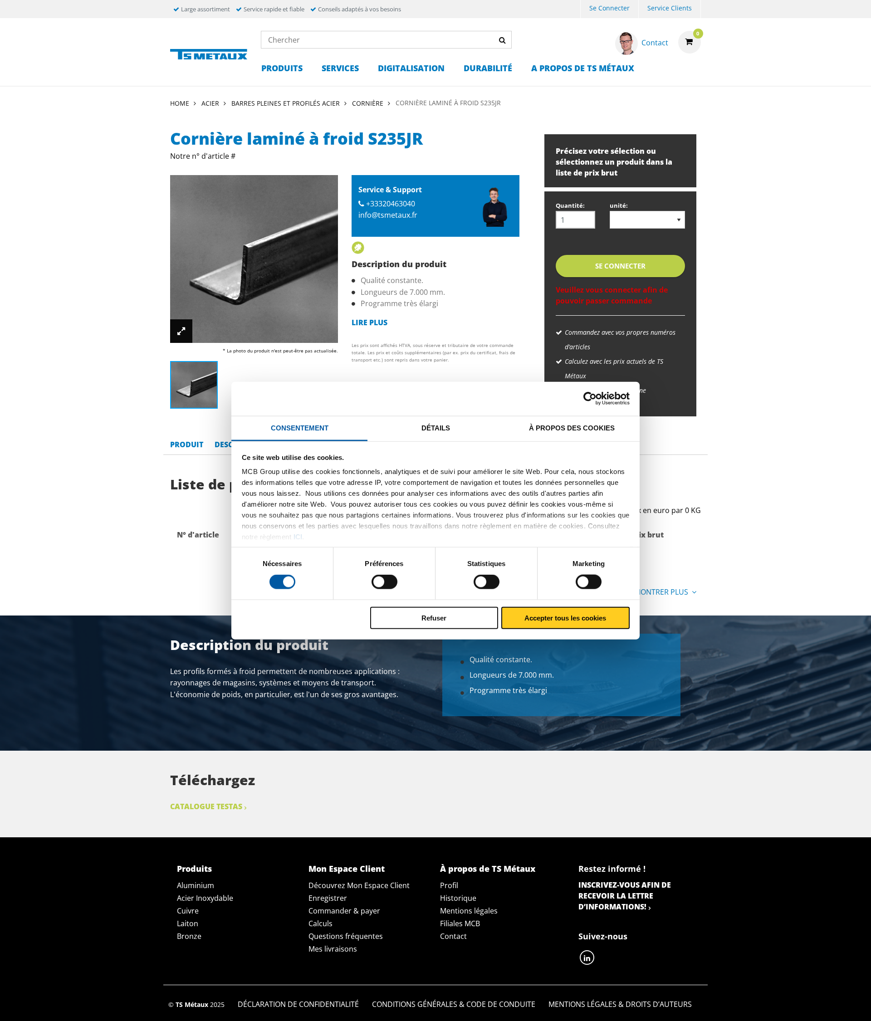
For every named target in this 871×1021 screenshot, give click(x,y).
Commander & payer (344, 911)
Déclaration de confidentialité (298, 1004)
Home (179, 103)
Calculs (320, 923)
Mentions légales (469, 911)
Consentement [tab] (299, 427)
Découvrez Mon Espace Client (359, 885)
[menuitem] (609, 9)
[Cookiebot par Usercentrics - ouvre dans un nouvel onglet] (590, 398)
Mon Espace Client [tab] (346, 868)
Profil (449, 885)
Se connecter (609, 8)
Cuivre (188, 911)
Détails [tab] (435, 427)
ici (298, 537)
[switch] (384, 582)
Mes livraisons (332, 949)
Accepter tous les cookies (565, 617)
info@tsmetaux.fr (387, 215)
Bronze (189, 936)
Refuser (433, 617)
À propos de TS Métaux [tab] (487, 868)
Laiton (187, 923)
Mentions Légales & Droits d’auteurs (620, 1004)
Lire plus (369, 322)
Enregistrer (327, 898)
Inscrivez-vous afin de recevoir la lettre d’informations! (624, 896)
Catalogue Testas (206, 806)
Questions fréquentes (345, 936)
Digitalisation (411, 68)
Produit (186, 444)
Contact (453, 936)
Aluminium (195, 885)
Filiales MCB (460, 923)
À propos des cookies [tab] (572, 427)
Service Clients (669, 8)
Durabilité (488, 68)
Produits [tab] (194, 868)
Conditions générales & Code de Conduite (453, 1004)
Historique (458, 898)
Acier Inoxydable (205, 898)
